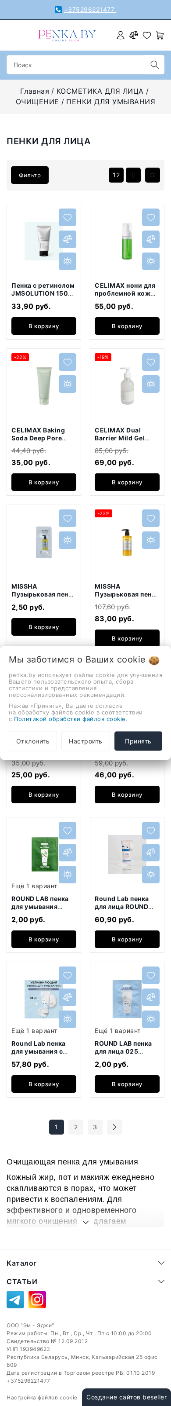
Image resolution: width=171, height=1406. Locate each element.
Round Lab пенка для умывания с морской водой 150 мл (43, 1055)
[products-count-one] (152, 175)
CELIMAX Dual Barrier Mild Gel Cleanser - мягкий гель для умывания (126, 441)
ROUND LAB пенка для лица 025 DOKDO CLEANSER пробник (125, 1055)
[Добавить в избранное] (67, 217)
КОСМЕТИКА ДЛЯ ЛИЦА (100, 91)
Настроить (86, 741)
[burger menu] (12, 35)
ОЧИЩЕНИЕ (37, 101)
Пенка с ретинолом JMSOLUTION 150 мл (43, 293)
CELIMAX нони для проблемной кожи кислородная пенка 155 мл (126, 297)
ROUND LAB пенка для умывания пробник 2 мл (40, 906)
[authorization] (120, 35)
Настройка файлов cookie (42, 1397)
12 (116, 175)
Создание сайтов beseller (126, 1397)
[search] (154, 64)
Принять (138, 741)
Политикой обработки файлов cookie (70, 718)
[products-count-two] (133, 175)
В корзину (43, 326)
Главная (35, 91)
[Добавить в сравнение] (67, 239)
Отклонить (33, 741)
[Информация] (67, 261)
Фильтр (30, 175)
